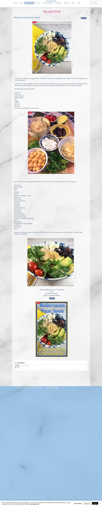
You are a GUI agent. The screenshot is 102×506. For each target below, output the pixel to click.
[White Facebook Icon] (48, 388)
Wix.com (39, 387)
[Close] (100, 503)
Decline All (87, 503)
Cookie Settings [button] (78, 503)
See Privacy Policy (34, 504)
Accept (95, 503)
